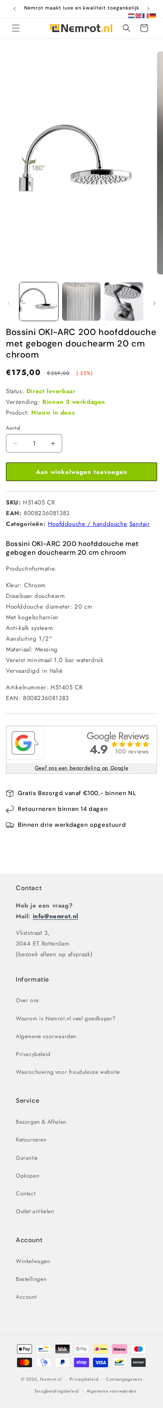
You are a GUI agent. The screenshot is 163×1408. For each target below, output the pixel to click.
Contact (29, 888)
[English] (138, 15)
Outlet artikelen (35, 1211)
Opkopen (27, 1176)
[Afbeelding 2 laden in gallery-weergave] (81, 301)
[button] (16, 28)
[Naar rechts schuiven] (154, 303)
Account (26, 1297)
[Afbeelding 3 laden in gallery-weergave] (123, 301)
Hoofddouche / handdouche (87, 523)
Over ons (27, 1000)
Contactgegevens (124, 1379)
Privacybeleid (33, 1054)
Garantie (27, 1158)
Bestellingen (31, 1279)
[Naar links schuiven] (8, 303)
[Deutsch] (153, 15)
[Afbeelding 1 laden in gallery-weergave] (38, 301)
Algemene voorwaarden (46, 1036)
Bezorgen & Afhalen (41, 1122)
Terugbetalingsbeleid (56, 1391)
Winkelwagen (33, 1261)
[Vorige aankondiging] (14, 8)
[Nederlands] (131, 15)
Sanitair (139, 523)
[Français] (146, 15)
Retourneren (31, 1140)
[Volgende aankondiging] (148, 8)
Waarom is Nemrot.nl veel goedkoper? (66, 1018)
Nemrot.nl (51, 1379)
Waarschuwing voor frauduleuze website (67, 1072)
